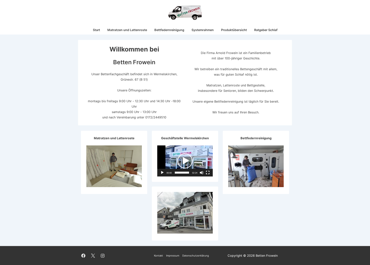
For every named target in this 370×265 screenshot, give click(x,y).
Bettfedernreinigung (169, 30)
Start (96, 30)
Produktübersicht (234, 30)
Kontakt (158, 255)
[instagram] (102, 255)
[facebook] (83, 255)
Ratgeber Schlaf (266, 30)
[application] (185, 160)
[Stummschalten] (202, 173)
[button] (185, 161)
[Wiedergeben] (162, 173)
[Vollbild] (208, 173)
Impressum (172, 255)
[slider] (182, 173)
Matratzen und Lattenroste (127, 30)
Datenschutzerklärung (195, 255)
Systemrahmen (203, 30)
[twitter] (93, 255)
